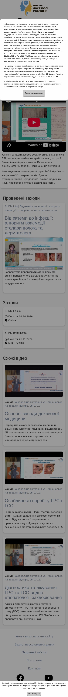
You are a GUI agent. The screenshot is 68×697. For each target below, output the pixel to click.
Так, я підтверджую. (34, 93)
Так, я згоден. (34, 694)
